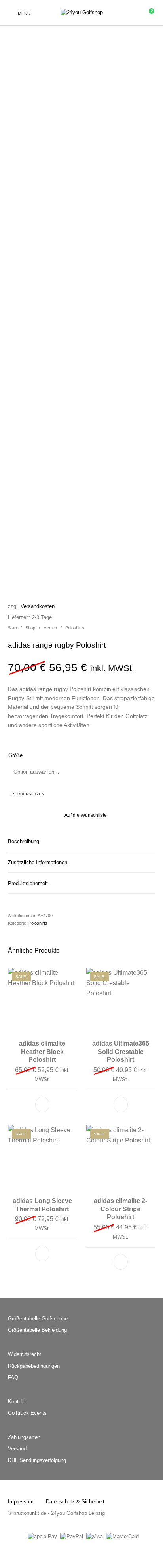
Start (12, 627)
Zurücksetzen (28, 794)
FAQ (13, 1377)
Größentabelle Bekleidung (37, 1330)
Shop (30, 627)
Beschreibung (23, 841)
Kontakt (17, 1402)
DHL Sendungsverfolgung (37, 1460)
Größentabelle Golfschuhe (38, 1319)
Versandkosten (38, 606)
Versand (17, 1449)
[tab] (81, 841)
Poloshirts (74, 627)
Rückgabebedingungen (34, 1366)
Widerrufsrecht (24, 1354)
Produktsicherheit (28, 883)
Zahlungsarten (24, 1437)
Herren (50, 627)
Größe (15, 755)
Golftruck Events (27, 1413)
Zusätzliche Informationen (37, 862)
